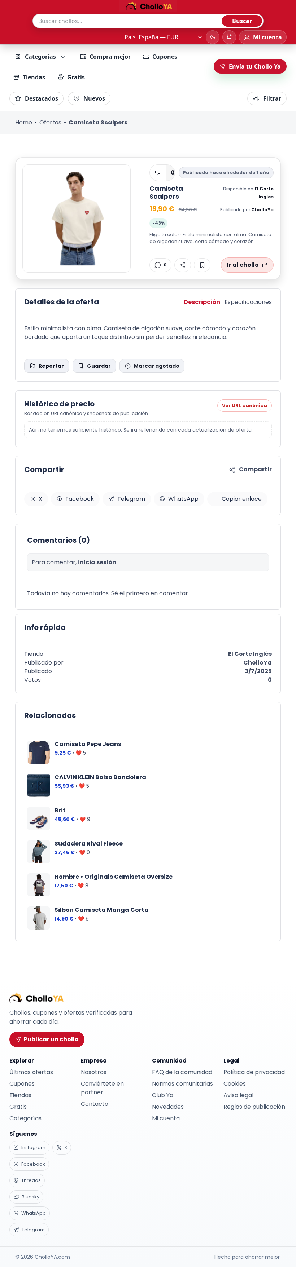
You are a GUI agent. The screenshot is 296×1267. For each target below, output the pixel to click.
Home (23, 122)
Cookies (234, 1084)
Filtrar (272, 98)
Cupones (164, 57)
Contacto (94, 1104)
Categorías (40, 57)
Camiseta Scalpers (166, 192)
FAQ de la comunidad (182, 1072)
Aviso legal (238, 1095)
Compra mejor (110, 57)
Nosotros (93, 1072)
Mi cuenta (166, 1118)
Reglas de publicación (254, 1107)
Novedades (168, 1107)
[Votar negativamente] (158, 173)
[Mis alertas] (229, 37)
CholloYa (262, 210)
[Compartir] (182, 265)
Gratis (76, 77)
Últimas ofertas (31, 1072)
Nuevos (94, 98)
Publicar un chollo (51, 1039)
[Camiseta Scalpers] (76, 218)
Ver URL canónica (244, 405)
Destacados (41, 98)
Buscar (242, 21)
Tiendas (34, 77)
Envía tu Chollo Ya (255, 66)
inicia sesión (97, 562)
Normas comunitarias (182, 1084)
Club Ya (162, 1095)
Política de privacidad (254, 1072)
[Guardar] (202, 265)
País (130, 37)
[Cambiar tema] (212, 37)
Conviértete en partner (102, 1088)
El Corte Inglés (250, 654)
